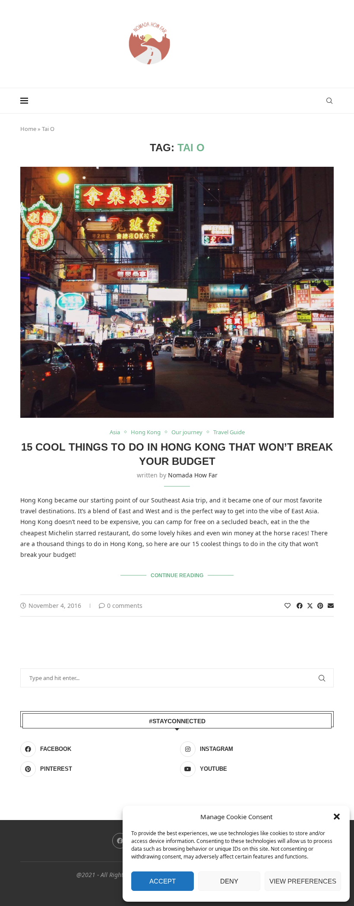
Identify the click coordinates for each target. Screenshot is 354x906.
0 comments (124, 605)
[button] (336, 816)
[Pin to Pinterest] (320, 605)
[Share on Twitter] (310, 605)
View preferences (302, 881)
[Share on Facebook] (300, 605)
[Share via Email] (331, 605)
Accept (162, 881)
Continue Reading (177, 575)
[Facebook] (120, 841)
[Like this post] (287, 605)
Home (28, 129)
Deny (229, 881)
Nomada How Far (193, 475)
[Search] (329, 100)
